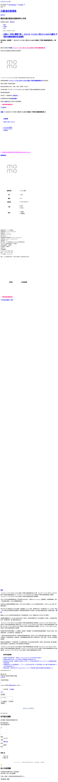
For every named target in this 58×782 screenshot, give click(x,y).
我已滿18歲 (3, 779)
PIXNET (18, 762)
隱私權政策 (37, 762)
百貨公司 (15, 95)
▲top (2, 691)
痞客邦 (10, 685)
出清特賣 (5, 118)
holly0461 (3, 677)
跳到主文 (3, 15)
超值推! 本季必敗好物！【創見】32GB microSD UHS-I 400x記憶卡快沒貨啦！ (22, 657)
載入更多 (3, 694)
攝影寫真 (12, 22)
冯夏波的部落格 (8, 11)
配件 (6, 101)
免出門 (5, 121)
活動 (2, 112)
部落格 (5, 26)
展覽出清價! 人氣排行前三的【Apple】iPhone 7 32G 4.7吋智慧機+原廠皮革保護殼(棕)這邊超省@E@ (28, 668)
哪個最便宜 (3, 155)
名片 (4, 28)
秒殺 (11, 47)
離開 (8, 779)
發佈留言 (3, 703)
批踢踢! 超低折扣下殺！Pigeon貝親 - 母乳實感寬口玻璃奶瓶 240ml (19, 659)
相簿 (4, 24)
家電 (2, 590)
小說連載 (11, 689)
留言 (14, 685)
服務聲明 (42, 762)
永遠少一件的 (9, 300)
